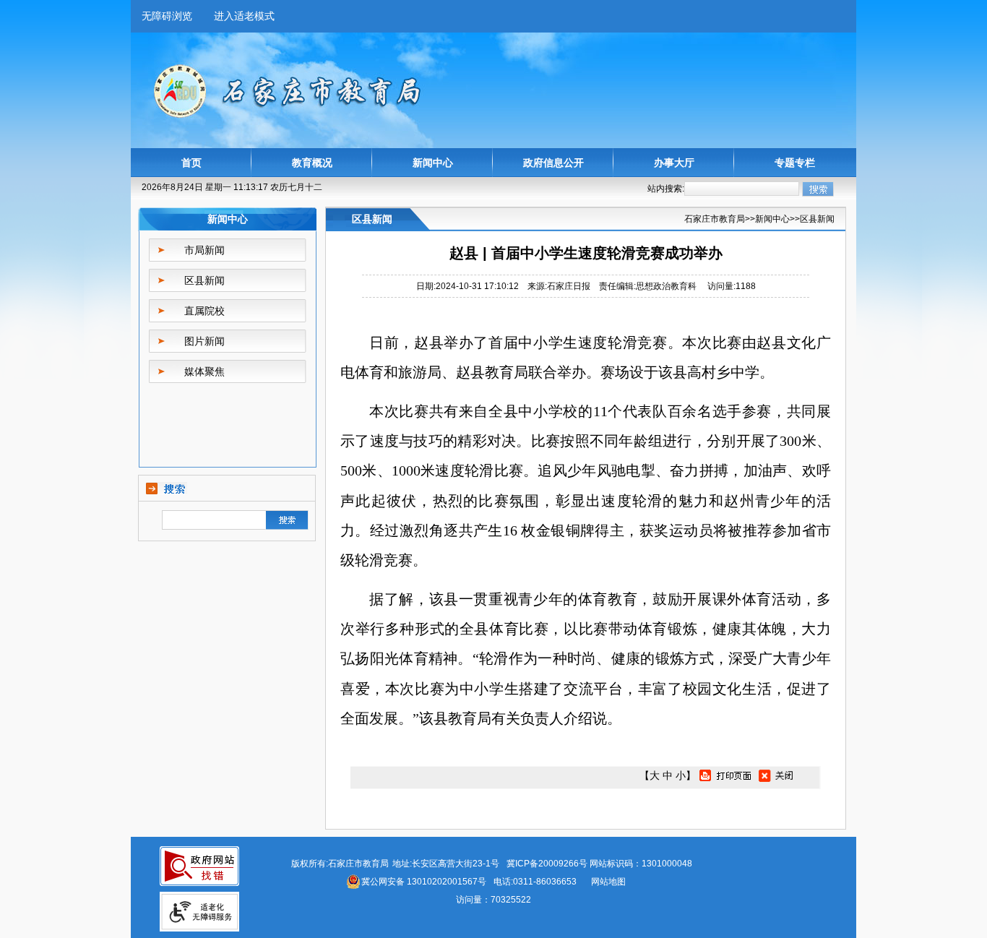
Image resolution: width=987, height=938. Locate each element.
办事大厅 (674, 162)
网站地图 (608, 882)
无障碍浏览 (167, 16)
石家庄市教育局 (714, 219)
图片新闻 (204, 341)
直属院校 (204, 311)
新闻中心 (433, 162)
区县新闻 (204, 280)
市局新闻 (204, 250)
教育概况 (312, 162)
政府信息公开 (553, 162)
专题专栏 (795, 162)
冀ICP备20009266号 (547, 864)
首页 (191, 162)
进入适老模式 (244, 16)
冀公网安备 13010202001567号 (423, 882)
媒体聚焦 (204, 371)
